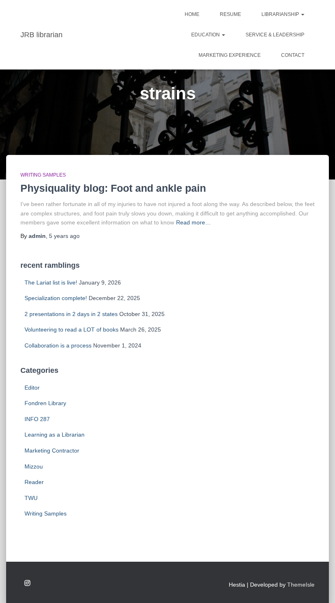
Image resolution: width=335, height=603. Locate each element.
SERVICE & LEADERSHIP (275, 35)
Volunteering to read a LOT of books (71, 329)
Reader (34, 482)
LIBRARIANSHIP (280, 14)
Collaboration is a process (58, 345)
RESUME (230, 14)
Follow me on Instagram (27, 583)
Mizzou (34, 466)
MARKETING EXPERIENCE (230, 55)
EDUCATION (206, 35)
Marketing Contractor (52, 450)
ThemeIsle (301, 584)
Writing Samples (43, 175)
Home (192, 14)
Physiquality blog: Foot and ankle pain (113, 188)
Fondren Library (45, 403)
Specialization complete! (56, 298)
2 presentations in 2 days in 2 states (71, 314)
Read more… (193, 222)
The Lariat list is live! (51, 282)
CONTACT (292, 55)
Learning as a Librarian (55, 434)
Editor (32, 387)
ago (64, 236)
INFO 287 (37, 419)
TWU (31, 498)
